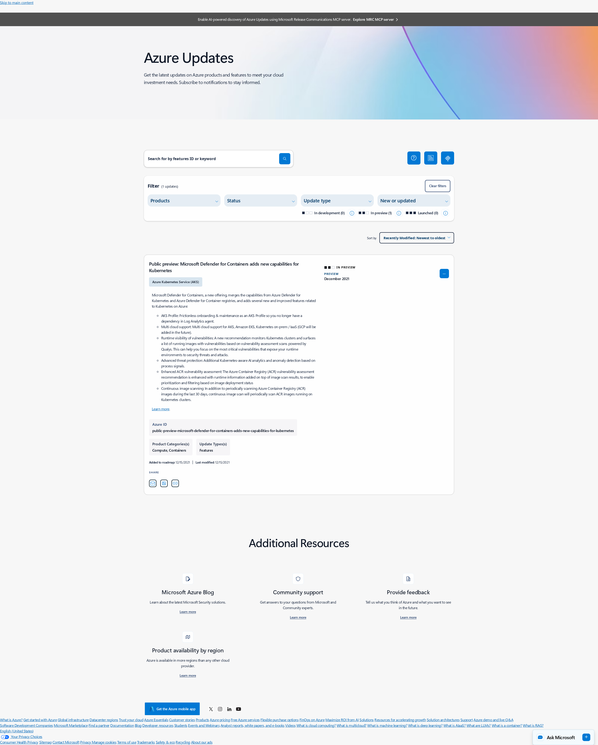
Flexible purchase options (279, 719)
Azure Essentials (156, 719)
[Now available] (445, 213)
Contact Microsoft (66, 742)
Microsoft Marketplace (71, 725)
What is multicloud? (352, 725)
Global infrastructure (73, 719)
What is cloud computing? (316, 725)
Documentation (122, 725)
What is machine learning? (387, 725)
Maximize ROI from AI (342, 719)
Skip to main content (16, 2)
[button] (413, 158)
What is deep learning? (425, 725)
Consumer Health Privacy (19, 742)
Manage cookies (104, 742)
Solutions (367, 719)
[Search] (284, 158)
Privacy (86, 742)
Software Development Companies (26, 725)
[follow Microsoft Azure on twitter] (211, 709)
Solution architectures (443, 719)
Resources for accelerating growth (400, 719)
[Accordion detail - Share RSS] (164, 483)
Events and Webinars (204, 725)
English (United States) (17, 730)
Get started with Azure (40, 719)
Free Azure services (245, 719)
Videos (290, 725)
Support (466, 719)
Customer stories (182, 719)
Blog (138, 725)
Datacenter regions (103, 719)
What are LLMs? (478, 725)
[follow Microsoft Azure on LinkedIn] (229, 709)
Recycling (183, 742)
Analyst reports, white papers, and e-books (253, 725)
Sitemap (45, 742)
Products (202, 719)
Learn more (160, 408)
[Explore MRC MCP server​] (447, 158)
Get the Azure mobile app (176, 708)
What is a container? (507, 725)
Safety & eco (165, 742)
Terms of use (126, 742)
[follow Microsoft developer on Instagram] (220, 709)
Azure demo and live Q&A (493, 719)
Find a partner (99, 725)
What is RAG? (533, 725)
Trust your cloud (131, 719)
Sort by (372, 238)
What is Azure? (11, 719)
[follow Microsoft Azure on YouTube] (238, 709)
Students (180, 725)
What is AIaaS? (454, 725)
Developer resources (157, 725)
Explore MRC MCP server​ (373, 19)
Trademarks (146, 742)
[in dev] (351, 213)
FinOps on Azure (312, 719)
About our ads (202, 742)
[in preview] (399, 213)
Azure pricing (220, 719)
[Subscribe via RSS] (430, 158)
